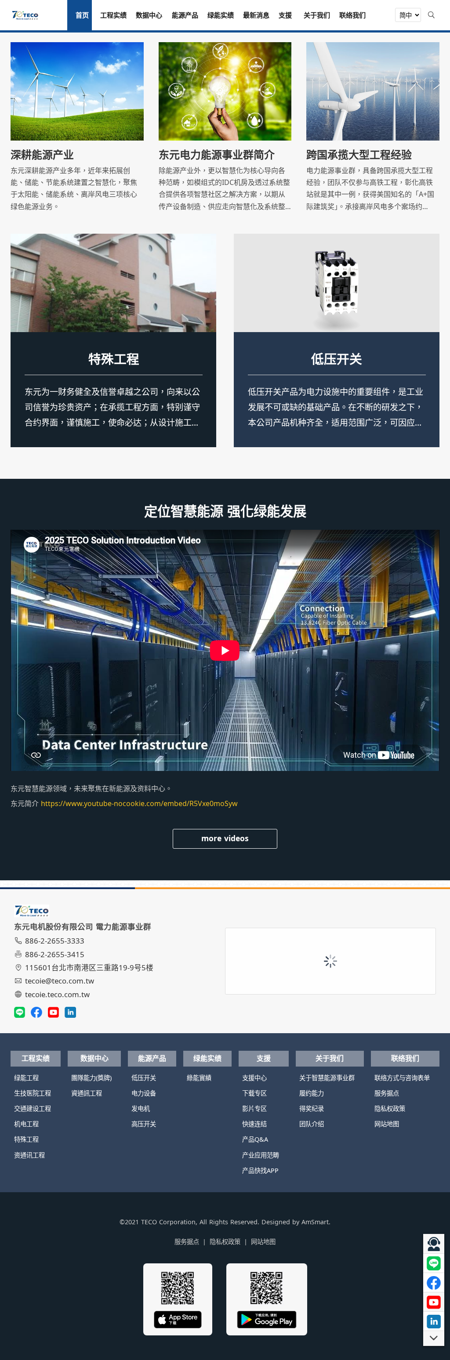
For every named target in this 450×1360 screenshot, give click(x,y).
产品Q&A (255, 1139)
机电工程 (26, 1124)
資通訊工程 (86, 1093)
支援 (264, 1058)
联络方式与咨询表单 (402, 1078)
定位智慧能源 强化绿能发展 (225, 511)
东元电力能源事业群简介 (217, 155)
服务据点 (386, 1093)
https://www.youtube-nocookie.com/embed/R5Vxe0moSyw (139, 803)
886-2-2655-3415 (54, 954)
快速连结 (254, 1124)
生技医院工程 (32, 1093)
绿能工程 (26, 1078)
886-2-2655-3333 (54, 941)
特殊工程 (26, 1139)
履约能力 (311, 1093)
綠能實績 (199, 1078)
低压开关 (336, 358)
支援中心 (254, 1078)
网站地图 (386, 1124)
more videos (225, 838)
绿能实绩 (207, 1058)
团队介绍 (311, 1124)
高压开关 (143, 1124)
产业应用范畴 (260, 1155)
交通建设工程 (32, 1108)
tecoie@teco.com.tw (59, 981)
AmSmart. (315, 1222)
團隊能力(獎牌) (91, 1078)
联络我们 (405, 1058)
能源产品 (152, 1058)
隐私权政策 (389, 1108)
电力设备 (143, 1093)
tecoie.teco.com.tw (57, 994)
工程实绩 (36, 1058)
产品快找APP (260, 1170)
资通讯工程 (113, 358)
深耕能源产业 (42, 155)
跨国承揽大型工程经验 (359, 155)
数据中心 (94, 1058)
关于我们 (330, 1058)
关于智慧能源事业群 (327, 1078)
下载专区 (254, 1093)
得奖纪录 (311, 1108)
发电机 (140, 1108)
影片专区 (254, 1108)
